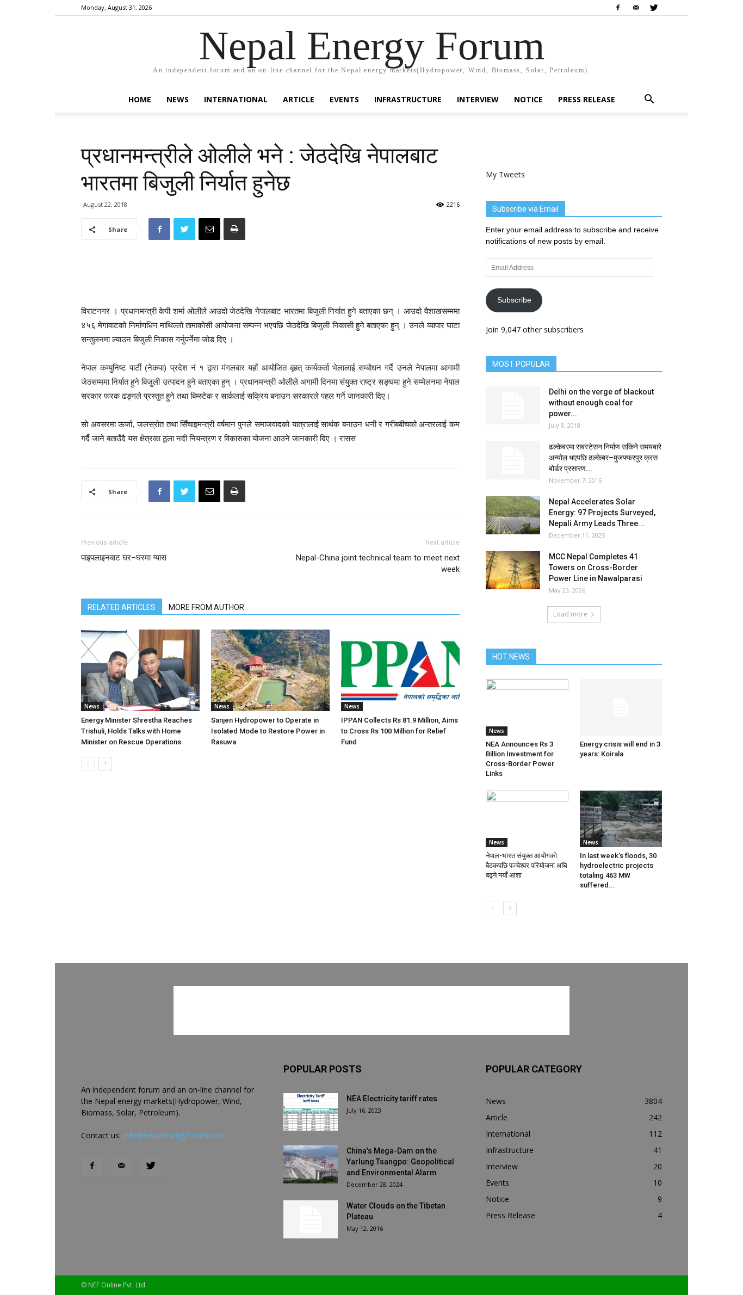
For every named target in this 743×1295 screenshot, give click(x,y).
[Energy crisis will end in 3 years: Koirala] (621, 707)
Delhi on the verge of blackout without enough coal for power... (601, 402)
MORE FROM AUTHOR (206, 607)
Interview (478, 99)
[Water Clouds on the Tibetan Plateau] (310, 1219)
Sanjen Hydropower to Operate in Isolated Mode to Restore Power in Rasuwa (268, 731)
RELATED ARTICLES (122, 607)
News (177, 99)
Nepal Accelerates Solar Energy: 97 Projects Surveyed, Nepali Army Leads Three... (602, 512)
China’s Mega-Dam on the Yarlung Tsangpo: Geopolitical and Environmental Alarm (400, 1161)
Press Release (586, 99)
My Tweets (505, 174)
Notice (528, 99)
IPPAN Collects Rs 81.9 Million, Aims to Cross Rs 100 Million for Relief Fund (399, 731)
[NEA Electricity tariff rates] (310, 1112)
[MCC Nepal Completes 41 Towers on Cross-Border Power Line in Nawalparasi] (513, 570)
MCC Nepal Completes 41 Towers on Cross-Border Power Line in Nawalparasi (595, 567)
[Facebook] (618, 7)
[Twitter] (654, 7)
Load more (570, 614)
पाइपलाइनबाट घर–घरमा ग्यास (123, 558)
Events (344, 99)
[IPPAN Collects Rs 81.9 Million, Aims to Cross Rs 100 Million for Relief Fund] (400, 670)
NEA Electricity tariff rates (391, 1098)
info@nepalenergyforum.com (174, 1135)
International (236, 99)
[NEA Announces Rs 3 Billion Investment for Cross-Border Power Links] (527, 707)
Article (298, 99)
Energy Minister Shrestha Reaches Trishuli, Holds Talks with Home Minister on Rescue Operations (136, 731)
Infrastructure (408, 99)
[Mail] (636, 7)
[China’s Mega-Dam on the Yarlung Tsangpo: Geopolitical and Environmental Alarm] (310, 1164)
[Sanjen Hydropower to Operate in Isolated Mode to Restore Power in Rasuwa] (270, 670)
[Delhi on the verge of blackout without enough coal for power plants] (513, 405)
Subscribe (514, 299)
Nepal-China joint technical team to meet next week (378, 563)
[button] (649, 100)
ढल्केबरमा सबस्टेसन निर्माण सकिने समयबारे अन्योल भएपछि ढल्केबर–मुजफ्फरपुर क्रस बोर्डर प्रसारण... (605, 457)
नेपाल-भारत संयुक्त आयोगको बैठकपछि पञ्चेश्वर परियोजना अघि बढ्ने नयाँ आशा (526, 865)
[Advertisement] (270, 276)
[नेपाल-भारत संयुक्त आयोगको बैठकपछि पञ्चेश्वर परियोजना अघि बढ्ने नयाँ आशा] (527, 819)
